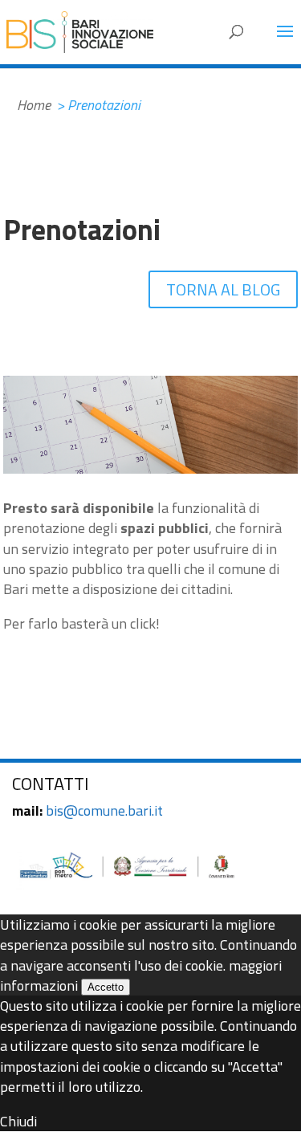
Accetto (105, 987)
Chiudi (18, 1121)
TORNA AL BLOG (223, 289)
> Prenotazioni (98, 105)
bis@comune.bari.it (104, 810)
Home (34, 105)
